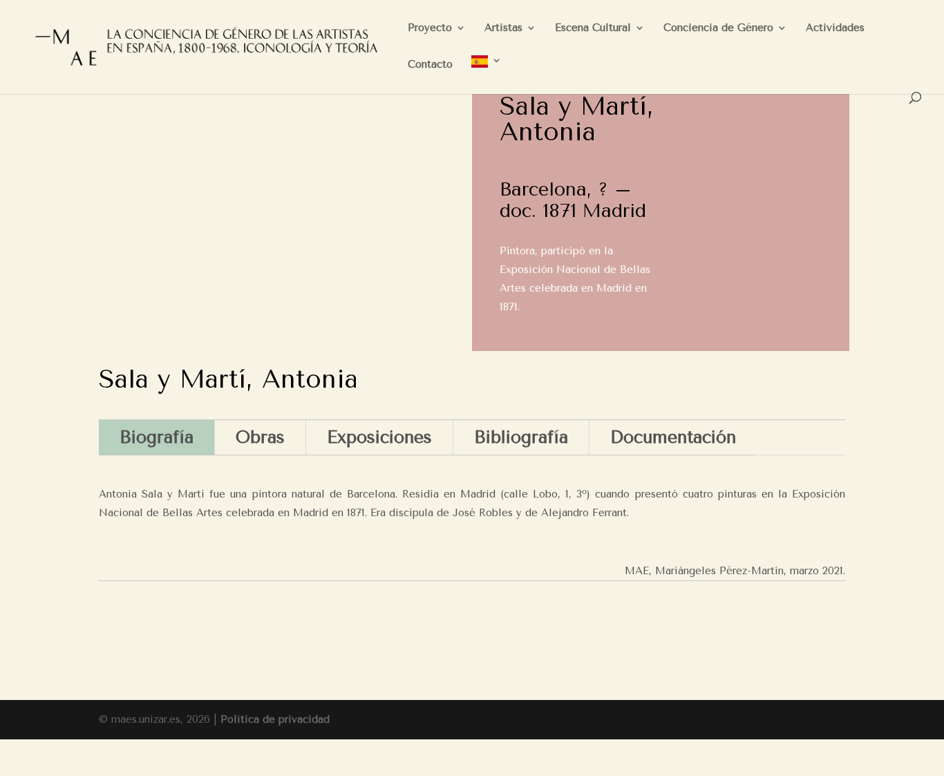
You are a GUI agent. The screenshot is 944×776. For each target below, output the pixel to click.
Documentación (673, 437)
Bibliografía (521, 437)
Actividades (835, 28)
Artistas (503, 28)
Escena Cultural (593, 28)
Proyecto (430, 28)
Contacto (430, 64)
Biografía (156, 437)
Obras (260, 437)
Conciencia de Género (718, 28)
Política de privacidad (275, 719)
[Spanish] (486, 73)
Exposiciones (379, 437)
